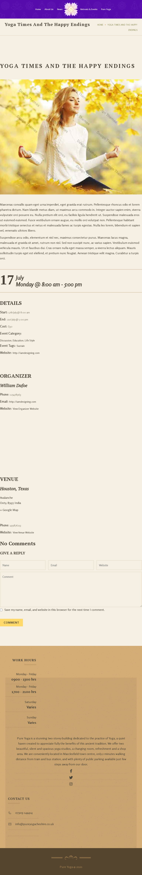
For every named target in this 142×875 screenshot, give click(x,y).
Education (18, 340)
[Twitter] (71, 778)
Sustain (21, 345)
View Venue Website (23, 532)
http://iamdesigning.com (26, 352)
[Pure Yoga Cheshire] (71, 9)
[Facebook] (71, 772)
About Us (49, 9)
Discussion (5, 340)
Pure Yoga (106, 9)
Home (38, 9)
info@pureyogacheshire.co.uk (34, 824)
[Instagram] (71, 785)
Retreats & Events (88, 9)
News (59, 9)
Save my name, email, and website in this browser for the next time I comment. (54, 610)
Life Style (30, 340)
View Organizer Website (26, 408)
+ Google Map (9, 510)
